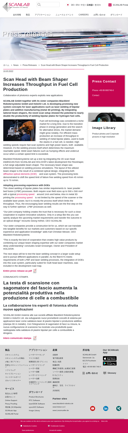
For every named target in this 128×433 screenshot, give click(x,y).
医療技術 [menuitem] (56, 378)
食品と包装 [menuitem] (57, 362)
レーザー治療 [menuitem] (34, 378)
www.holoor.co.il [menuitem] (59, 407)
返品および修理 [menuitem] (11, 393)
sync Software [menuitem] (36, 407)
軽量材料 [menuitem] (56, 365)
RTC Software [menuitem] (34, 400)
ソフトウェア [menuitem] (10, 370)
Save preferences (28, 430)
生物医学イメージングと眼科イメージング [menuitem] (40, 383)
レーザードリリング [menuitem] (37, 365)
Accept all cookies (55, 430)
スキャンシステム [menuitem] (12, 355)
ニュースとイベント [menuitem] (65, 15)
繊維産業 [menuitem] (56, 382)
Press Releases (30, 65)
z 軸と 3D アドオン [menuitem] (12, 362)
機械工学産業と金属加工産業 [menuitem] (64, 368)
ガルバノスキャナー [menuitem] (13, 380)
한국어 (98, 5)
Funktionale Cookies (58, 426)
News (15, 65)
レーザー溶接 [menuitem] (34, 368)
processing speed (25, 194)
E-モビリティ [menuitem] (58, 375)
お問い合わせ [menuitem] (100, 15)
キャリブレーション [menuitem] (13, 374)
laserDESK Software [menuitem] (37, 404)
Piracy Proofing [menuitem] (11, 404)
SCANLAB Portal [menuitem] (11, 414)
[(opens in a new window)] (110, 358)
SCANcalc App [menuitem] (10, 410)
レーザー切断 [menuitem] (34, 372)
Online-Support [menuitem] (11, 400)
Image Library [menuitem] (34, 410)
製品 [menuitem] (28, 15)
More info (104, 421)
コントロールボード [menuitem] (13, 377)
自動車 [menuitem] (55, 355)
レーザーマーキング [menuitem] (37, 355)
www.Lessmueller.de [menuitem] (61, 410)
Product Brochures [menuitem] (36, 397)
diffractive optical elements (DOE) (20, 174)
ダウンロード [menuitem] (116, 15)
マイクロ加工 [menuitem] (34, 358)
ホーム (6, 65)
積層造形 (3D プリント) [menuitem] (38, 362)
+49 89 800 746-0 (94, 367)
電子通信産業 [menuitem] (58, 358)
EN (77, 5)
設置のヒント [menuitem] (10, 397)
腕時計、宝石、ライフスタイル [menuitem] (64, 386)
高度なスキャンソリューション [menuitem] (16, 366)
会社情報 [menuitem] (17, 15)
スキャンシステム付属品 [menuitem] (14, 358)
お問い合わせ (92, 373)
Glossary (112, 373)
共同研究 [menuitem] (56, 390)
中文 (83, 5)
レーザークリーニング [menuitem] (37, 375)
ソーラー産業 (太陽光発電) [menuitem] (63, 372)
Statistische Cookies (30, 426)
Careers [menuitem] (84, 15)
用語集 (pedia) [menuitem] (13, 407)
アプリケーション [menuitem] (43, 15)
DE (72, 5)
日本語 (90, 5)
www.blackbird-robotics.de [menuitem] (63, 403)
